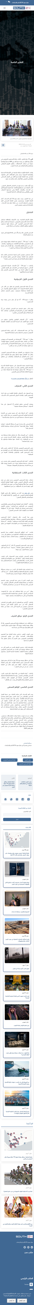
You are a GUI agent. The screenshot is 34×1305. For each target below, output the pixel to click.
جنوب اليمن (28, 760)
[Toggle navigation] (4, 8)
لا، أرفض (11, 1301)
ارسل (17, 819)
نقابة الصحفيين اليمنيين (25, 764)
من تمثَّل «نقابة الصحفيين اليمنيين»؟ (20, 378)
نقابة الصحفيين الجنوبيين (9, 760)
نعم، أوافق (22, 1301)
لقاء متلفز (27, 493)
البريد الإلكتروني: (27, 811)
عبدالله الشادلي (27, 743)
